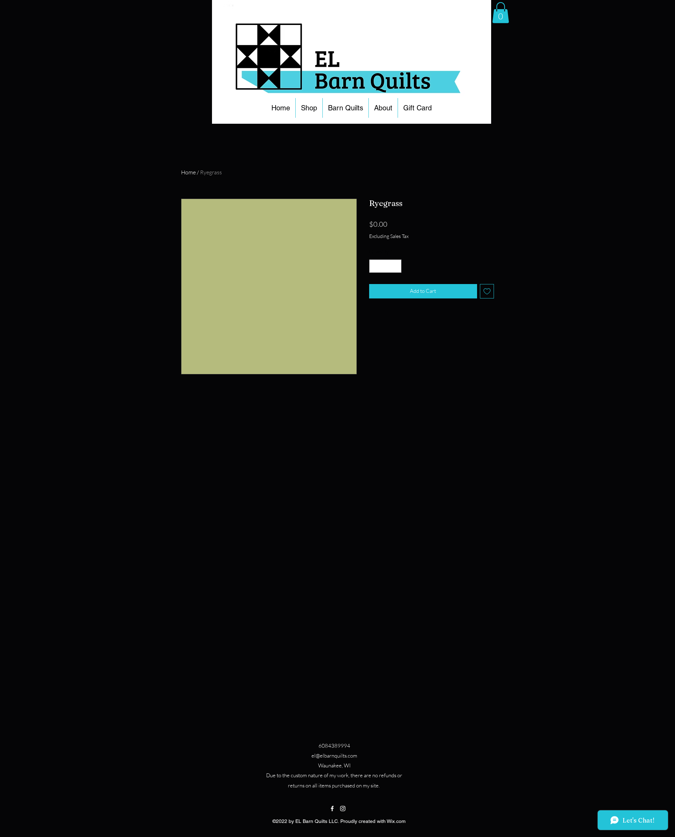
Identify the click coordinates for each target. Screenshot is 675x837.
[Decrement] (375, 266)
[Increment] (396, 266)
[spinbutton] (385, 266)
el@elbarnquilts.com (334, 755)
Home (188, 172)
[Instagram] (342, 808)
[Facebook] (332, 808)
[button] (309, 108)
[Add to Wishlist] (487, 291)
